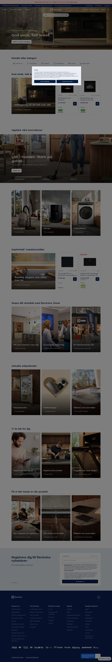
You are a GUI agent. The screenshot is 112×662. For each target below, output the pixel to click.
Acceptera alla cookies (67, 81)
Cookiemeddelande (46, 77)
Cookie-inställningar (44, 81)
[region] (56, 75)
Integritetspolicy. (56, 77)
